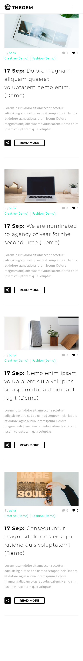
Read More (29, 143)
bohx (12, 53)
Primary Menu (75, 7)
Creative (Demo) (16, 58)
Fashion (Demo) (43, 58)
